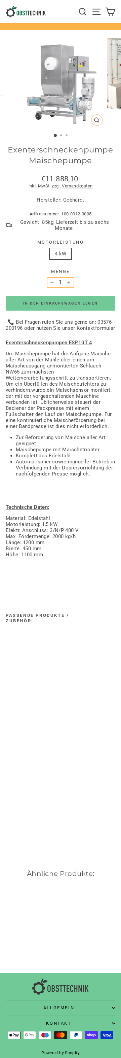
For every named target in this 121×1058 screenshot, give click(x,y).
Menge (60, 271)
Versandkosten (77, 185)
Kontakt (58, 1023)
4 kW (61, 254)
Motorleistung (60, 242)
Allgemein (58, 1007)
